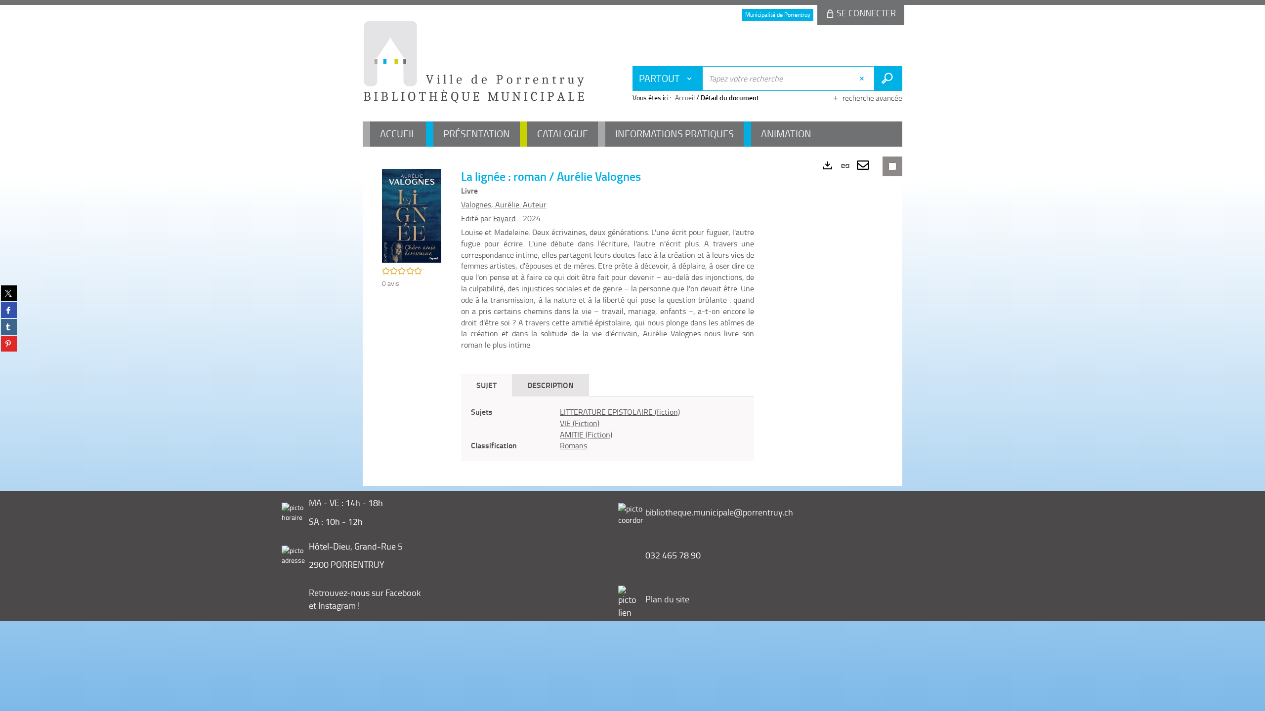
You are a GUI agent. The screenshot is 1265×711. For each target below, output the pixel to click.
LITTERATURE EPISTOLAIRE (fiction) (620, 411)
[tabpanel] (607, 428)
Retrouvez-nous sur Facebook (365, 592)
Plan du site (667, 599)
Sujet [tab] (486, 385)
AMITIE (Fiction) (586, 434)
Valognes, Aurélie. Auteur (504, 204)
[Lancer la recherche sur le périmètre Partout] (888, 78)
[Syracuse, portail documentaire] (474, 62)
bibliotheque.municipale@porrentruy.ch (719, 512)
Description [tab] (550, 385)
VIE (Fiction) (579, 423)
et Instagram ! (334, 605)
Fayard (504, 218)
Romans (573, 445)
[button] (411, 214)
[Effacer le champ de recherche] (863, 78)
